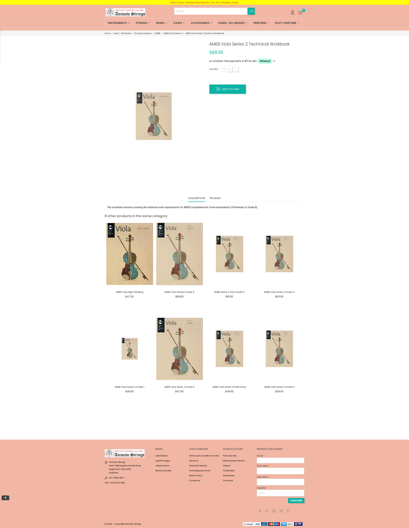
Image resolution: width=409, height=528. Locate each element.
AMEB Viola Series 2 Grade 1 (129, 387)
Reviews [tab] (215, 198)
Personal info (230, 455)
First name (262, 465)
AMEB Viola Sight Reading (129, 292)
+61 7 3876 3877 (116, 477)
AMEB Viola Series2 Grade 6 (179, 292)
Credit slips (229, 470)
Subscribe (296, 500)
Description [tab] (196, 198)
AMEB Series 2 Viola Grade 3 (229, 292)
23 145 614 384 (117, 482)
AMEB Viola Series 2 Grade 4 (279, 292)
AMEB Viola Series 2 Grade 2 (279, 387)
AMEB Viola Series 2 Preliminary (229, 387)
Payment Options (198, 465)
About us (193, 460)
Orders (226, 465)
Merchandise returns (234, 460)
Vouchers (228, 480)
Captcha (261, 487)
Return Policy (195, 475)
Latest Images (162, 460)
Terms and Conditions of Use (204, 455)
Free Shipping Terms (199, 470)
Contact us (194, 480)
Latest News (161, 455)
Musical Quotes (163, 470)
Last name (262, 476)
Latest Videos (162, 465)
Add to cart (230, 89)
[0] (300, 13)
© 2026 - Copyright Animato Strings (123, 523)
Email (260, 455)
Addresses (228, 475)
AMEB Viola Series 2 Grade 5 (179, 387)
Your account (233, 449)
